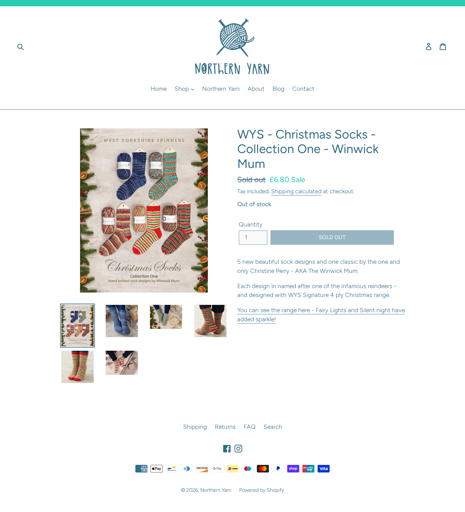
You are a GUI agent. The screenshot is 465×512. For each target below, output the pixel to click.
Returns (225, 426)
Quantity (251, 224)
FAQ (250, 426)
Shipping (195, 426)
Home (159, 88)
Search (273, 426)
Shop (182, 88)
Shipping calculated (296, 191)
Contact (303, 88)
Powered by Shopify (261, 490)
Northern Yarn (221, 88)
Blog (278, 88)
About (256, 88)
